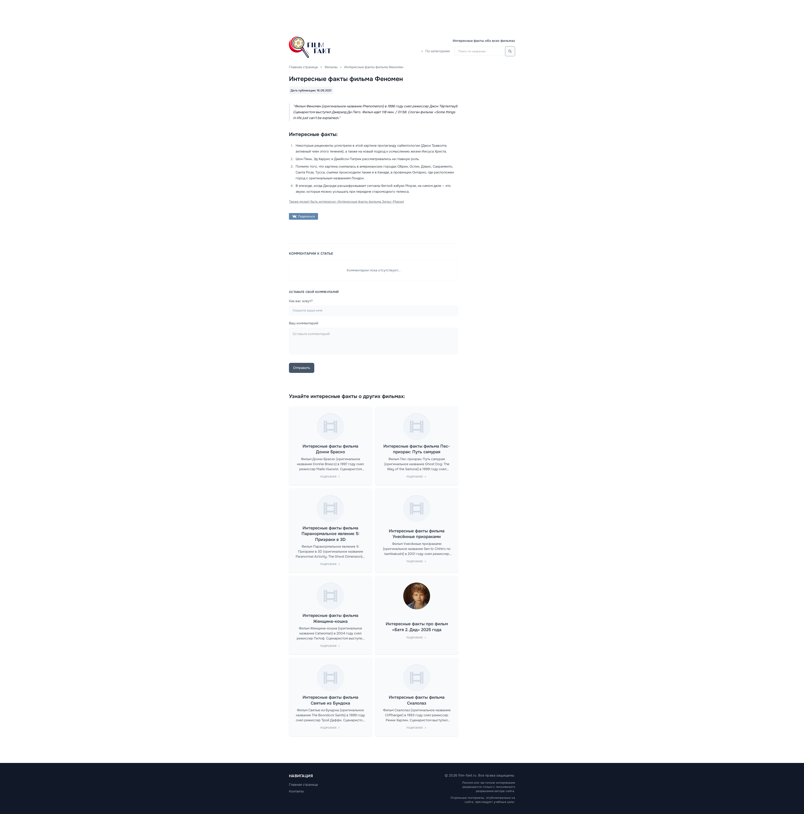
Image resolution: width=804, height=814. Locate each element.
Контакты (296, 791)
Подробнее (328, 476)
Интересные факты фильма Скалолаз (417, 700)
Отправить (301, 368)
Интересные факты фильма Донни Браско (330, 449)
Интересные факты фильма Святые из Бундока (330, 700)
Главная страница (303, 67)
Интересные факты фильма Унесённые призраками (417, 533)
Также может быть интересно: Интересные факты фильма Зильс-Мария (346, 201)
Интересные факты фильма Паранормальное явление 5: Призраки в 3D (330, 533)
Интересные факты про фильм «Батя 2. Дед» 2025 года (417, 626)
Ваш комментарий (303, 323)
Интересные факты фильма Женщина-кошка (330, 618)
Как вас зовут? (301, 301)
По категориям (437, 51)
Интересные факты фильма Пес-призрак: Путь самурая (416, 449)
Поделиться (306, 216)
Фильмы (331, 67)
